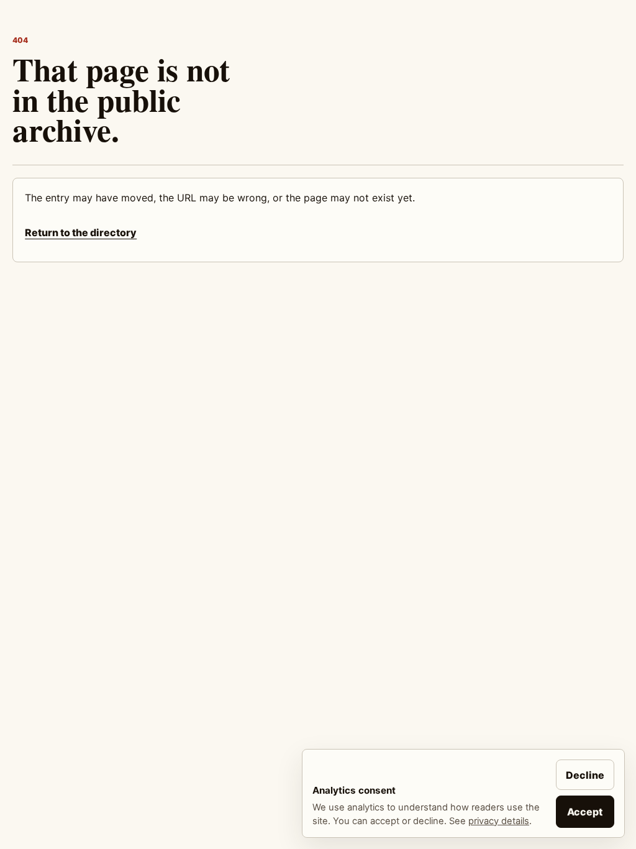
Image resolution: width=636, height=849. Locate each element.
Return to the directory (81, 232)
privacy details (498, 821)
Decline (585, 775)
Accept (584, 811)
